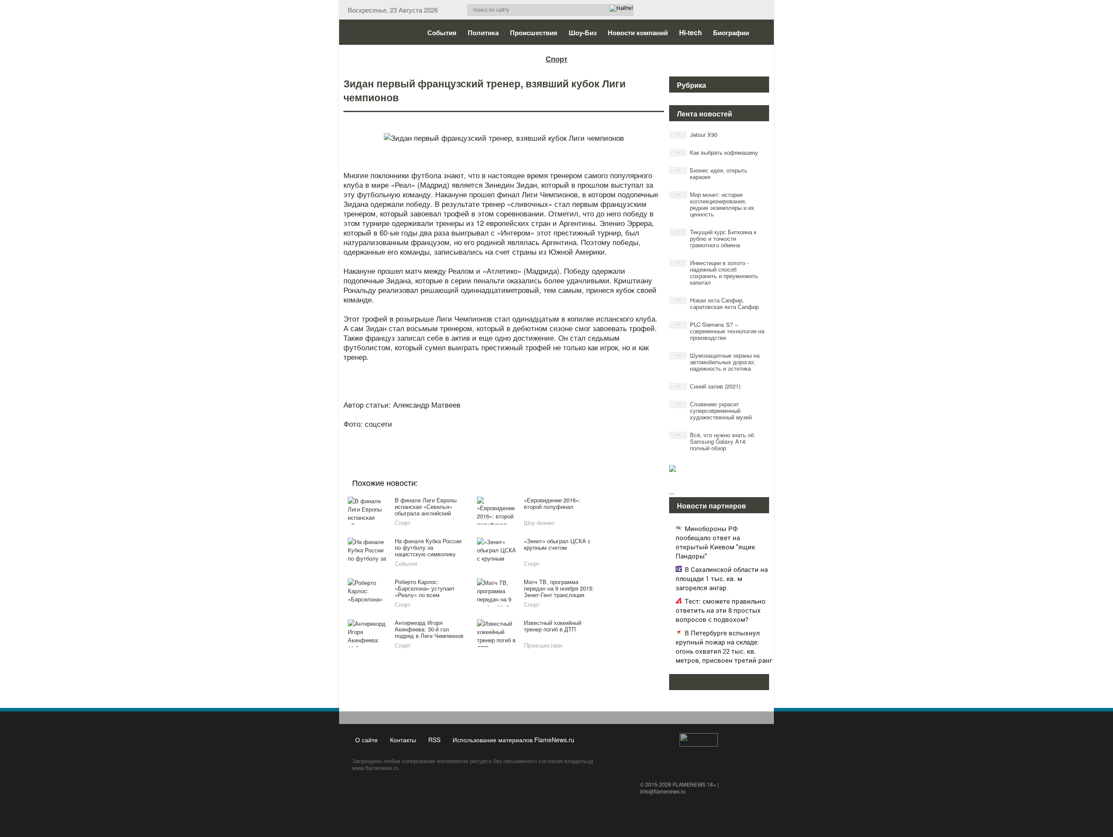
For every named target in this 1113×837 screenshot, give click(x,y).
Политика (483, 32)
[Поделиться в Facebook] (436, 435)
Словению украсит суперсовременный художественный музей (714, 410)
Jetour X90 (697, 134)
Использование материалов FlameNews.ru (513, 739)
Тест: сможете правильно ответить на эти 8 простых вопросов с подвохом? (721, 610)
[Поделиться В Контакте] (536, 435)
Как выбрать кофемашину (718, 152)
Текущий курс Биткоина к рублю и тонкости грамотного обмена (717, 238)
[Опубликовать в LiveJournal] (470, 435)
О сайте (366, 739)
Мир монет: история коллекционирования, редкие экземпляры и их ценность (716, 204)
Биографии (731, 32)
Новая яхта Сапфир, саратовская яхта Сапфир (718, 303)
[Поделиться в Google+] (453, 435)
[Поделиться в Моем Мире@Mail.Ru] (486, 435)
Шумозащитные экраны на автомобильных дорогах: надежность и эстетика (718, 361)
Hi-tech (690, 32)
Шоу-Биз (582, 32)
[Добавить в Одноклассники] (503, 435)
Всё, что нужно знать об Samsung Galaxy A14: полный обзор (715, 441)
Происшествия (533, 32)
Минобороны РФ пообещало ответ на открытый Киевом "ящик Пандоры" (715, 542)
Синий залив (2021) (709, 386)
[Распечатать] (569, 435)
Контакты (403, 739)
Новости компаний (638, 32)
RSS (434, 739)
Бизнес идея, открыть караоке (712, 173)
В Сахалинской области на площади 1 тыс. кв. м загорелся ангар (722, 578)
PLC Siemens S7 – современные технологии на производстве (721, 331)
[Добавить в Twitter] (519, 435)
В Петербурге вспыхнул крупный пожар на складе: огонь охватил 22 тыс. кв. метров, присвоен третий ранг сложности (724, 651)
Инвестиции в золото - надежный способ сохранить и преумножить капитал (718, 272)
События (442, 32)
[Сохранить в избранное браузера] (552, 435)
